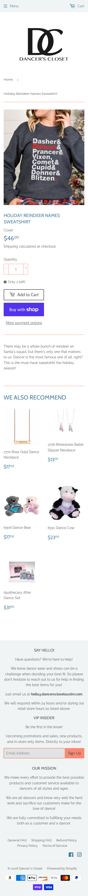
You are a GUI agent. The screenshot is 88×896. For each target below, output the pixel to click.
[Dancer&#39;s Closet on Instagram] (79, 855)
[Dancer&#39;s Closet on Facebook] (71, 855)
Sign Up (74, 753)
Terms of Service (54, 846)
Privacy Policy (27, 846)
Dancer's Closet (30, 868)
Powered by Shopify (62, 868)
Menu (14, 6)
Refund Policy (66, 840)
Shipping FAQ (41, 840)
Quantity (10, 259)
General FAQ (17, 840)
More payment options (24, 323)
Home (8, 79)
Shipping (11, 246)
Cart (80, 6)
